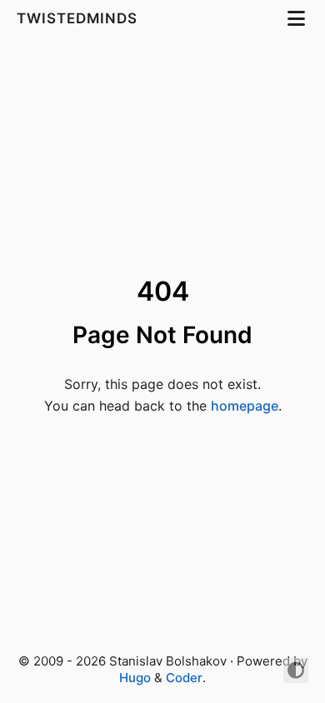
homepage (244, 405)
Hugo (135, 678)
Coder (184, 678)
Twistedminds (79, 18)
